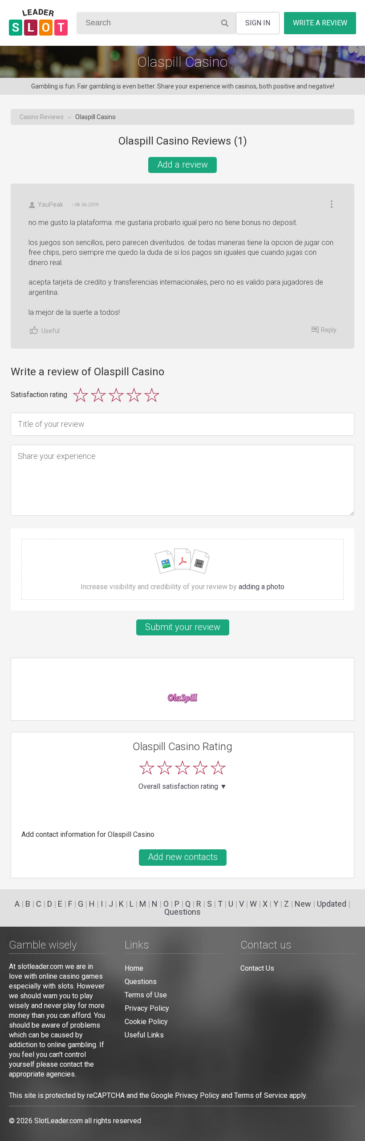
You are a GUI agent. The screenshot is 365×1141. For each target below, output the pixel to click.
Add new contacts (183, 857)
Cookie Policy (146, 1021)
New (303, 903)
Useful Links (144, 1035)
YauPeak (50, 204)
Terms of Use (146, 995)
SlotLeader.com (58, 1121)
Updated (331, 903)
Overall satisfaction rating (182, 786)
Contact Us (257, 968)
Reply (329, 329)
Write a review (320, 23)
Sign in (257, 23)
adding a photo (261, 587)
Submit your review (182, 627)
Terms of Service (261, 1095)
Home (134, 968)
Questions (182, 911)
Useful (50, 330)
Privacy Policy (147, 1008)
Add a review (182, 164)
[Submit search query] (225, 23)
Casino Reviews (42, 117)
